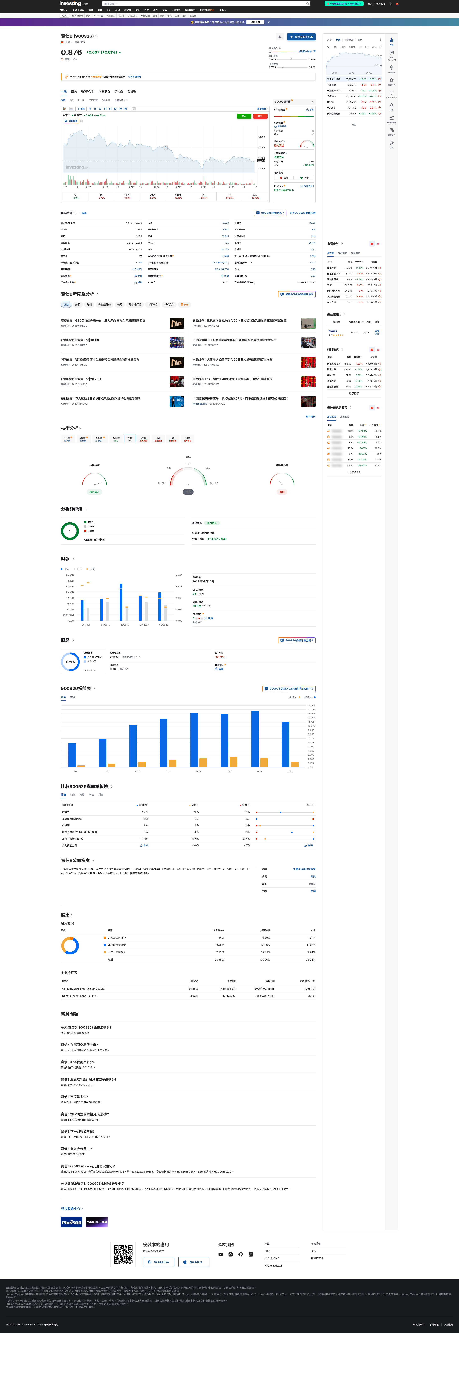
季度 (72, 697)
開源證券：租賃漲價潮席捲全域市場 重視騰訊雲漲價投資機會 (100, 359)
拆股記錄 (106, 100)
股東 (65, 914)
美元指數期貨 (333, 113)
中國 (313, 891)
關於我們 (316, 1243)
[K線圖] (65, 109)
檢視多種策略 (134, 76)
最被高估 (344, 416)
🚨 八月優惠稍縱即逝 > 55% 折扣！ (344, 3)
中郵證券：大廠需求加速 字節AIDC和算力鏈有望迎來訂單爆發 (232, 359)
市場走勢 (333, 243)
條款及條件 (418, 1324)
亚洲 (177, 15)
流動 (267, 1250)
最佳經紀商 (334, 314)
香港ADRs (145, 15)
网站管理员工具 (273, 1265)
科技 (313, 876)
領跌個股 (355, 252)
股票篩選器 (190, 10)
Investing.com (200, 403)
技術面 (119, 91)
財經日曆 (175, 10)
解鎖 (145, 845)
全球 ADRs (132, 15)
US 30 (330, 102)
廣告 (313, 1250)
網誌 (267, 1243)
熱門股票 (333, 349)
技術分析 (69, 428)
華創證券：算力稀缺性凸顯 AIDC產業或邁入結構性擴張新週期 (101, 398)
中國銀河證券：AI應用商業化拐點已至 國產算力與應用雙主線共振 (234, 340)
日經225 (331, 96)
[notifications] (391, 3)
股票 (64, 15)
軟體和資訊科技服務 (304, 869)
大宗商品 (349, 39)
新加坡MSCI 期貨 (335, 90)
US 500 (331, 107)
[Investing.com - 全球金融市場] (74, 3)
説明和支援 (317, 1258)
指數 (338, 39)
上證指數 (331, 84)
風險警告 (448, 1324)
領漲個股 (342, 252)
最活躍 (330, 252)
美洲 (155, 15)
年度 (63, 697)
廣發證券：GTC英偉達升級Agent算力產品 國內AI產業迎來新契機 (103, 320)
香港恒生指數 (333, 79)
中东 (169, 15)
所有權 (81, 100)
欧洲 (162, 15)
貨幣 (329, 39)
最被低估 (331, 416)
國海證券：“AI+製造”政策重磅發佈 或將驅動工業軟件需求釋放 (233, 379)
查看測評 (377, 332)
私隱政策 (434, 1324)
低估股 (193, 15)
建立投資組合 (272, 1258)
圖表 (74, 91)
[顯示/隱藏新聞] (134, 109)
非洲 (184, 15)
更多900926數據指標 (303, 212)
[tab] (68, 439)
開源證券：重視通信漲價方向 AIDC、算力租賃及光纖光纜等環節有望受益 (240, 320)
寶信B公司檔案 (75, 860)
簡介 (72, 100)
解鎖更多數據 (305, 51)
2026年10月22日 (220, 262)
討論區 (131, 91)
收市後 (121, 15)
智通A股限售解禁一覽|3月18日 (81, 340)
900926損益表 (76, 688)
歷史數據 (93, 100)
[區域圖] (71, 109)
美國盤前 (110, 15)
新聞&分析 (87, 91)
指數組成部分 (121, 100)
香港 (88, 15)
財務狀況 (104, 91)
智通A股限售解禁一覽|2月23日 (81, 379)
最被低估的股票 (337, 407)
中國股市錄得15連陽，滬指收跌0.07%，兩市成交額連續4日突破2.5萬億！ (241, 398)
